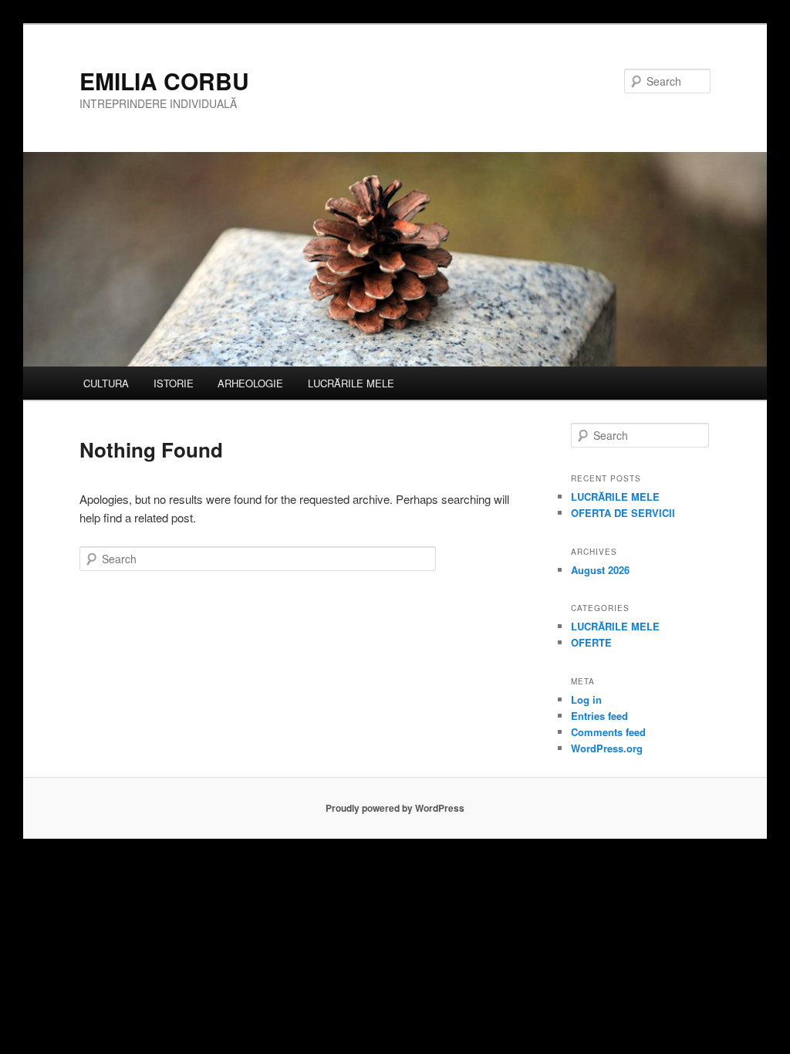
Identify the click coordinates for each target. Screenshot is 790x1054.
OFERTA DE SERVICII (623, 512)
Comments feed (608, 732)
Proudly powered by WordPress (395, 808)
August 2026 (600, 569)
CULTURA (106, 383)
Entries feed (599, 715)
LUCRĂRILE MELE (351, 383)
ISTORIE (174, 383)
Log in (586, 699)
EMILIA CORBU (164, 80)
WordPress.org (607, 748)
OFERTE (591, 642)
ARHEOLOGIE (250, 383)
